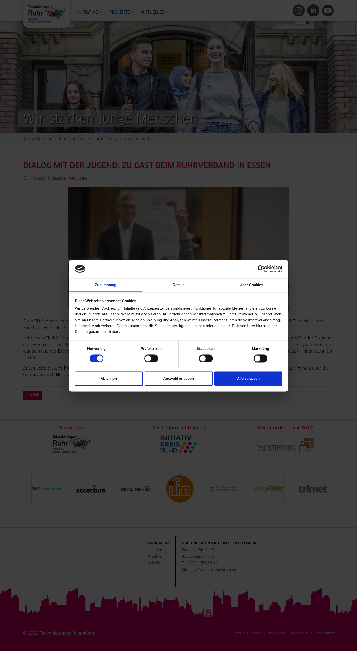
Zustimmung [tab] (106, 285)
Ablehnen (109, 379)
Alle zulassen (248, 379)
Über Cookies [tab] (251, 285)
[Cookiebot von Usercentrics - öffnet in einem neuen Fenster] (261, 268)
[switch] (151, 358)
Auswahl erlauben (178, 379)
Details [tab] (179, 285)
